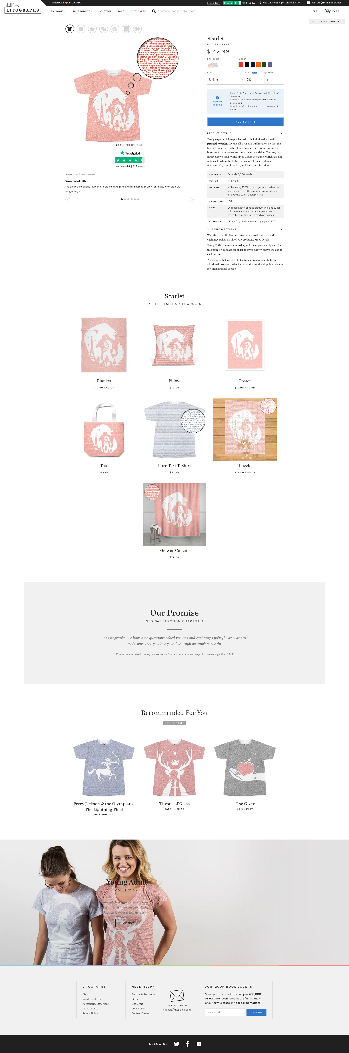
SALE (121, 11)
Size (248, 72)
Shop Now (127, 923)
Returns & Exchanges (143, 994)
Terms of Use (90, 1008)
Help (314, 11)
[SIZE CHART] (254, 72)
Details (219, 133)
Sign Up (256, 1012)
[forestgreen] (264, 64)
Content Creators (141, 1013)
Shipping (221, 229)
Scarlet (215, 38)
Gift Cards (139, 11)
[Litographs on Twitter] (176, 1044)
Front (130, 145)
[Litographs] (23, 8)
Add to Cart (246, 121)
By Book (57, 11)
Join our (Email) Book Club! (326, 2)
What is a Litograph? (327, 21)
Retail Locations (92, 999)
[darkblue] (253, 64)
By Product (81, 11)
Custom (105, 11)
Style (210, 73)
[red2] (241, 64)
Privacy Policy (90, 1013)
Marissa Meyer (219, 44)
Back (140, 145)
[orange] (258, 64)
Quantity (270, 73)
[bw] (247, 64)
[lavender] (269, 64)
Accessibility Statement (96, 1003)
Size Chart (137, 1003)
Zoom (120, 145)
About (86, 994)
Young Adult (174, 723)
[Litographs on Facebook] (187, 1044)
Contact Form (139, 1008)
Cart (333, 11)
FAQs (135, 999)
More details (262, 239)
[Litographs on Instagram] (198, 1044)
